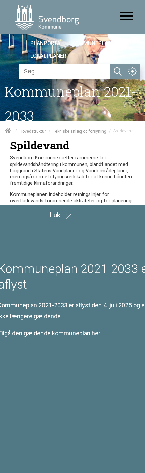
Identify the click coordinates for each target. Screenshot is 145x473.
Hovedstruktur (33, 131)
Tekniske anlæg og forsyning (79, 131)
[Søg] (117, 71)
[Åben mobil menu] (126, 16)
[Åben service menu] (132, 71)
